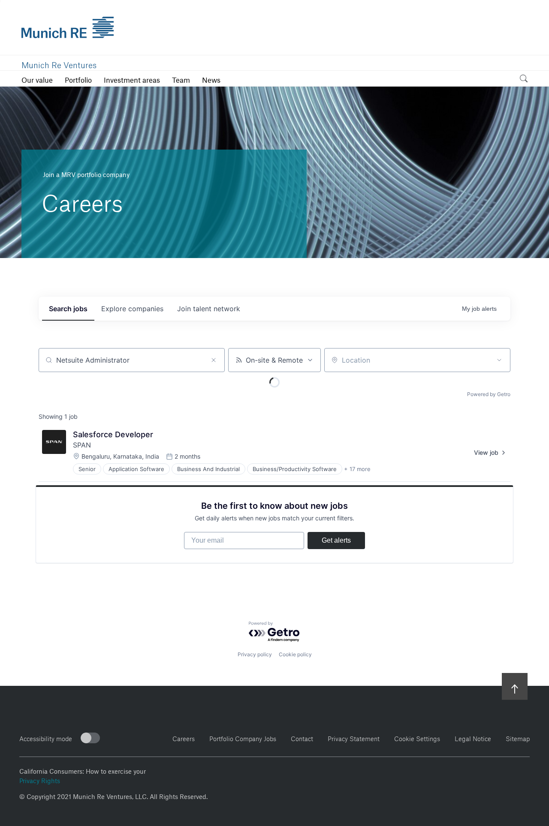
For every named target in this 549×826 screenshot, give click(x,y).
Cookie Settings (417, 737)
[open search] (524, 80)
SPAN (82, 445)
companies (132, 308)
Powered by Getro (488, 394)
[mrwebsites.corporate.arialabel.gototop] (515, 686)
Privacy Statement (354, 737)
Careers (183, 737)
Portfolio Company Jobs (242, 737)
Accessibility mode (45, 737)
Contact (302, 737)
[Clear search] (213, 360)
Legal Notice (473, 737)
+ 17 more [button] (357, 469)
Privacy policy (255, 654)
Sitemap (518, 737)
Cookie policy (295, 654)
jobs (68, 308)
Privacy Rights (39, 779)
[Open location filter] (499, 360)
